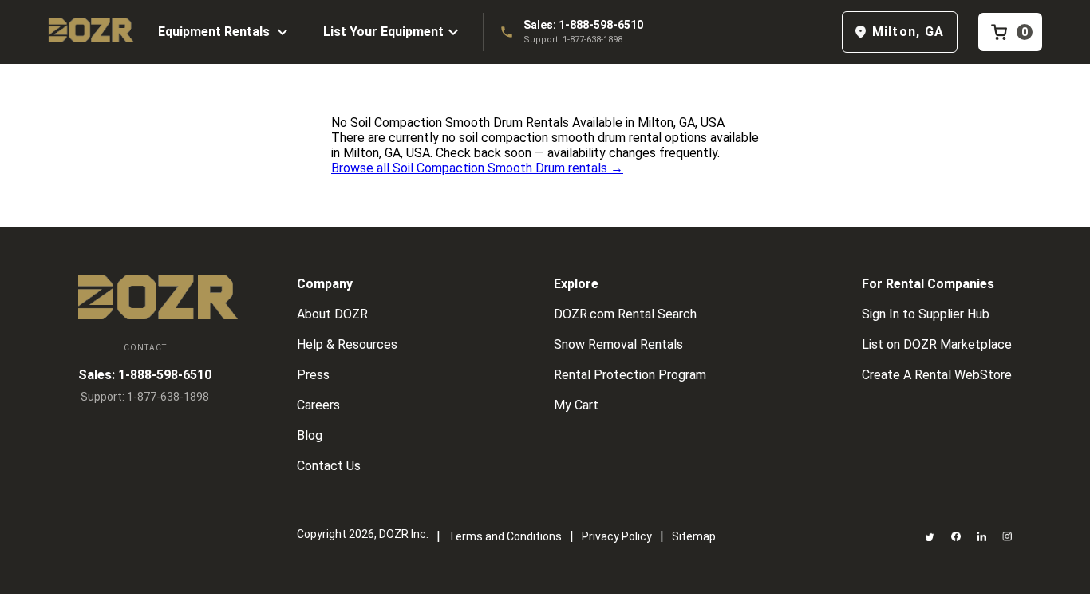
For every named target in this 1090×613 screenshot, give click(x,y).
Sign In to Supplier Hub (925, 314)
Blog (309, 435)
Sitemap (694, 536)
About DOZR (332, 314)
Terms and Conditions (505, 536)
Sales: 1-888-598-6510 (583, 24)
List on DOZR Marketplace (937, 344)
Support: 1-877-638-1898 (572, 39)
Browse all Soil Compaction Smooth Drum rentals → (477, 168)
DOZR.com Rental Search (625, 314)
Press (313, 374)
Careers (318, 405)
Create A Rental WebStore (937, 374)
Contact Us (329, 465)
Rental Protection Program (630, 374)
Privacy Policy (617, 536)
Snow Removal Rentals (618, 344)
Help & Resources (347, 344)
